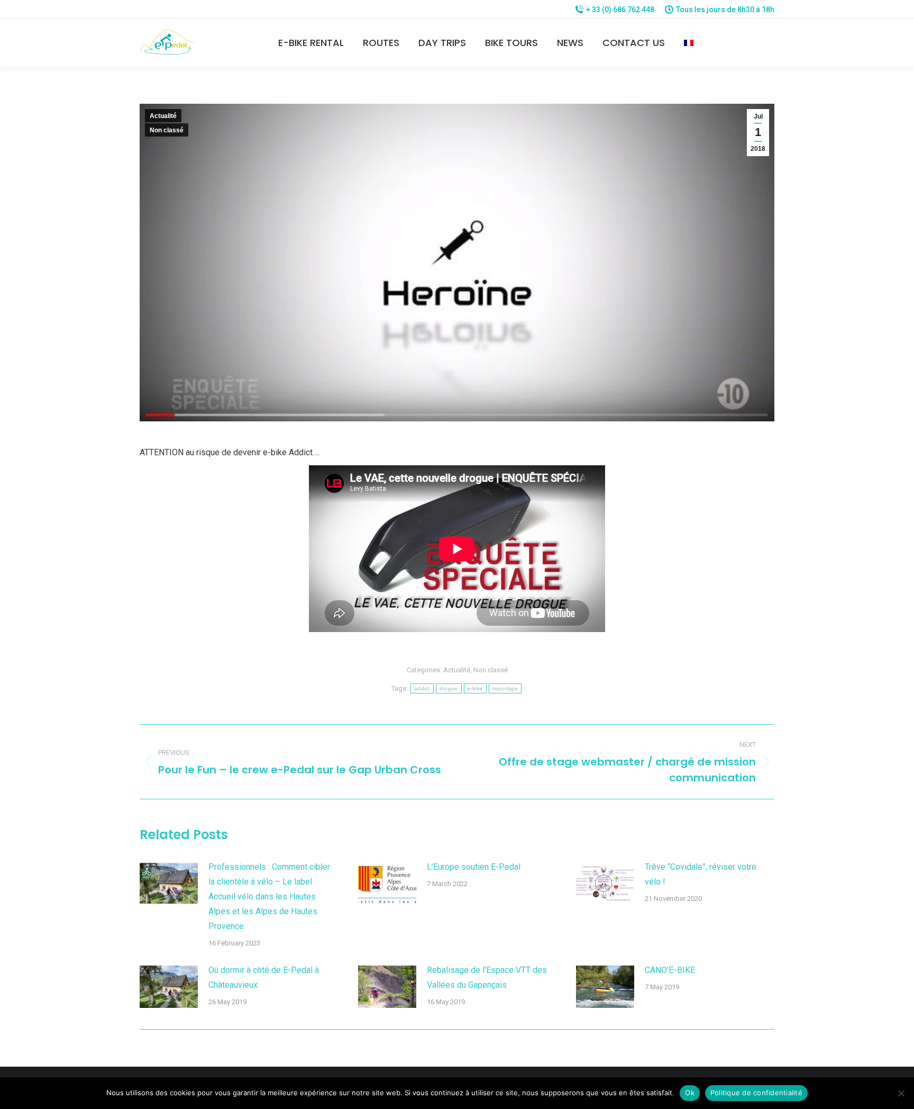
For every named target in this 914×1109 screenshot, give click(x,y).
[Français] (689, 43)
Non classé (167, 130)
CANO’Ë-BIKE (670, 970)
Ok (689, 1092)
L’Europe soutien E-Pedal (473, 867)
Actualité (163, 116)
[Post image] (169, 883)
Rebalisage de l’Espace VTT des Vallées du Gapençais (487, 977)
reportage (505, 688)
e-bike (475, 688)
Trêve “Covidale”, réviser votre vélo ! (700, 874)
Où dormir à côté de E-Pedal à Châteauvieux (263, 977)
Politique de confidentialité (756, 1092)
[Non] (900, 1093)
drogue (449, 688)
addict (422, 688)
